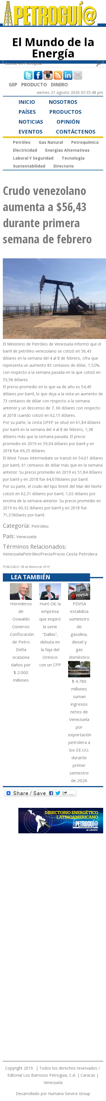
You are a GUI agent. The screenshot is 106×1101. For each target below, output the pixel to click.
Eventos (30, 131)
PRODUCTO (34, 84)
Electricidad (25, 150)
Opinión (68, 121)
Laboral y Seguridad (33, 158)
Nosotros (63, 101)
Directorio (63, 166)
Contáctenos (75, 131)
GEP (13, 84)
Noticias (30, 121)
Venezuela (26, 536)
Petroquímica (85, 142)
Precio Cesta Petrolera (75, 554)
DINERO (59, 84)
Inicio (26, 101)
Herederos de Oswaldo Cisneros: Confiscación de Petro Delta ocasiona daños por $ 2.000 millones (22, 642)
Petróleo (22, 142)
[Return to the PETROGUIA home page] (50, 23)
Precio (46, 554)
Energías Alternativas (67, 150)
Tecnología (73, 158)
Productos (65, 111)
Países (27, 111)
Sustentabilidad (29, 166)
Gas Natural (51, 142)
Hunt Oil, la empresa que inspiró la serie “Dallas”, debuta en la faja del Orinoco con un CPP (50, 634)
